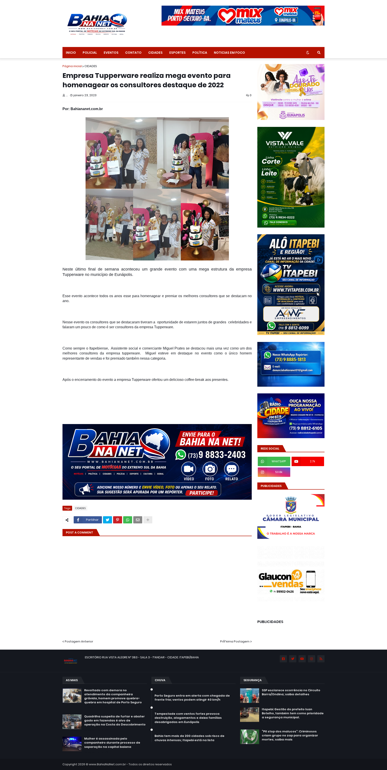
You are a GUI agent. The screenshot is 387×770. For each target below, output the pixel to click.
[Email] (137, 519)
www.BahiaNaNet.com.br (107, 764)
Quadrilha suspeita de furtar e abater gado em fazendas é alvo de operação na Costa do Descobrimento (115, 721)
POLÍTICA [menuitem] (199, 52)
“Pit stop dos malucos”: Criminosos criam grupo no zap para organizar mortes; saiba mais (290, 735)
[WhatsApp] (127, 519)
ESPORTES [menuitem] (177, 52)
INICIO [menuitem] (71, 52)
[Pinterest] (117, 519)
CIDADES (90, 66)
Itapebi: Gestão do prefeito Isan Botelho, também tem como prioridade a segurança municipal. (293, 713)
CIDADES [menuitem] (155, 52)
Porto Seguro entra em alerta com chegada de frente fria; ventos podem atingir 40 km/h (192, 698)
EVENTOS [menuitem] (111, 52)
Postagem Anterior (79, 641)
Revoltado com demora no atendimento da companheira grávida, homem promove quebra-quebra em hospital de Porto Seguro (113, 696)
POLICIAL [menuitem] (90, 52)
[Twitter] (107, 519)
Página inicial (72, 66)
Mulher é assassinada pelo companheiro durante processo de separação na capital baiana (112, 743)
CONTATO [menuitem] (133, 52)
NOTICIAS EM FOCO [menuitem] (229, 52)
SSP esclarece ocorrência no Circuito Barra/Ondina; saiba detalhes (291, 692)
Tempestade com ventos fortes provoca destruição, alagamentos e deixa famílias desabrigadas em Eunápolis (188, 718)
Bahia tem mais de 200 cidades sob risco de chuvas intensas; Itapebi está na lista (189, 738)
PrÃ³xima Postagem (234, 641)
